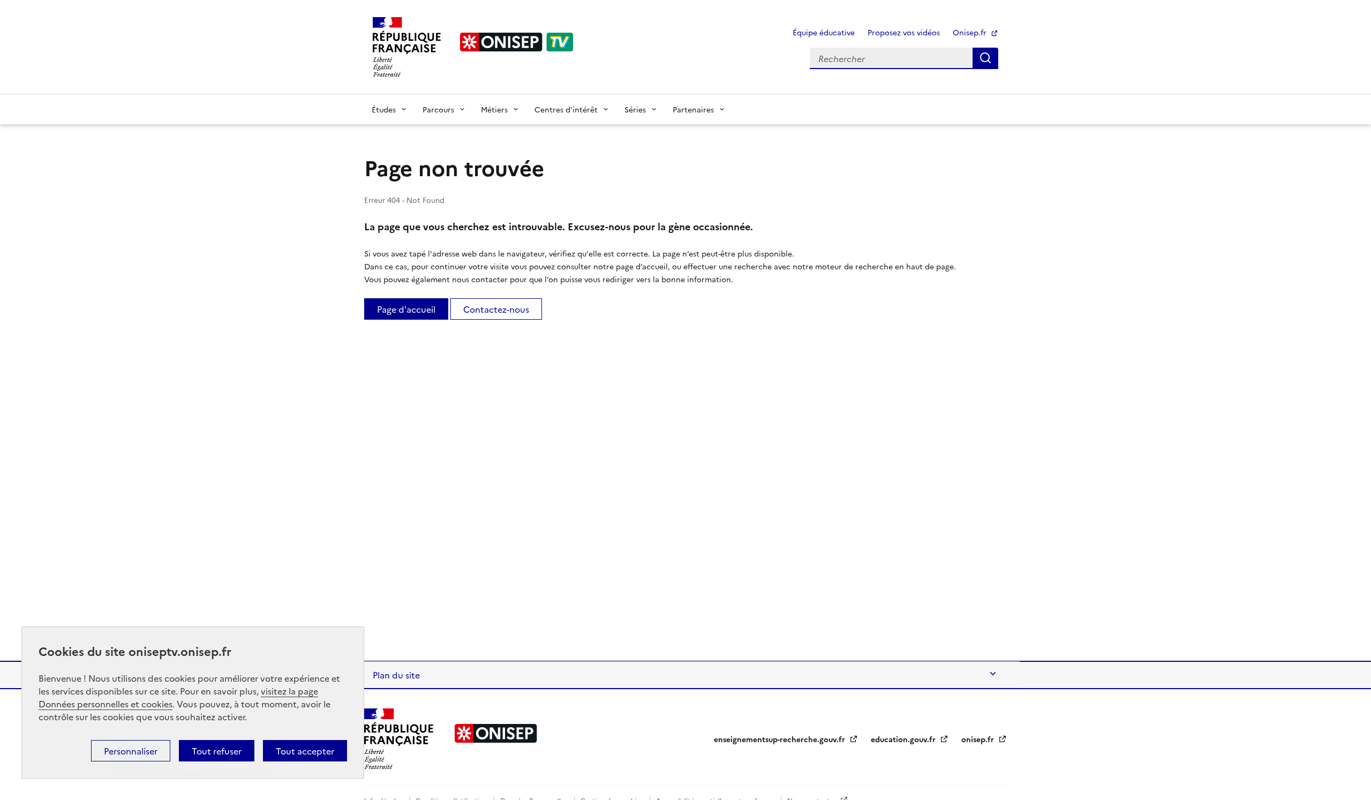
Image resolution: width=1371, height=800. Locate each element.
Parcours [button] (438, 109)
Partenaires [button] (693, 109)
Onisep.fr (971, 32)
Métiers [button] (494, 109)
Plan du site (396, 675)
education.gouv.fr (904, 739)
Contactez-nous (496, 309)
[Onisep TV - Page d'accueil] (517, 42)
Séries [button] (635, 109)
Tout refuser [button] (217, 751)
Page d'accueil (406, 309)
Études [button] (384, 109)
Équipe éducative (824, 32)
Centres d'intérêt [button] (566, 109)
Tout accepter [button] (305, 751)
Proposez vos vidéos (904, 32)
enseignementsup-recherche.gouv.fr (780, 739)
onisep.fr (978, 739)
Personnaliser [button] (130, 751)
